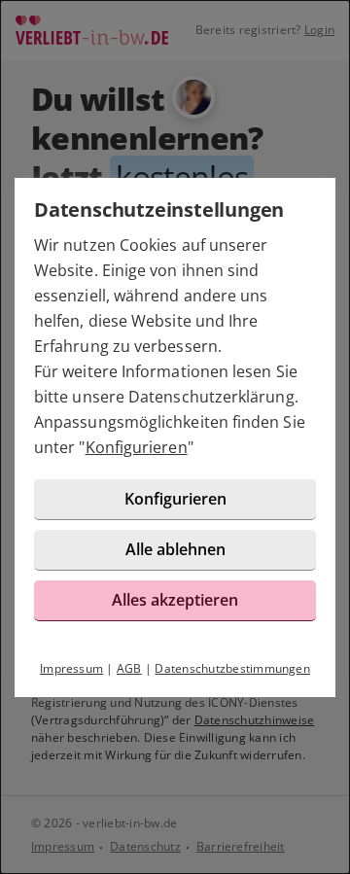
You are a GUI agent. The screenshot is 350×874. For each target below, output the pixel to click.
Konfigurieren (137, 447)
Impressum (71, 668)
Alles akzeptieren (175, 600)
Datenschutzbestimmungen (232, 668)
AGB (129, 668)
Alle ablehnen (175, 549)
